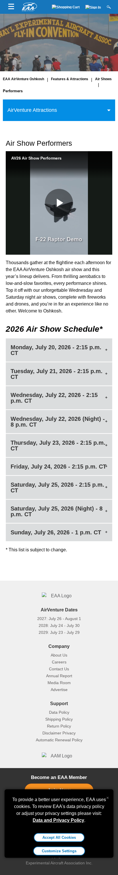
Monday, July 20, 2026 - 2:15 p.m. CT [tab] (56, 350)
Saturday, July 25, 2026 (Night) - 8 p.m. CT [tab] (57, 511)
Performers (13, 91)
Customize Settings (59, 851)
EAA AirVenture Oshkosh (23, 79)
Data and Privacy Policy (58, 820)
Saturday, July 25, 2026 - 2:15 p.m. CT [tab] (57, 487)
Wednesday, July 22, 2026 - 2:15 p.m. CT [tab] (54, 398)
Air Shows (103, 79)
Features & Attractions (69, 79)
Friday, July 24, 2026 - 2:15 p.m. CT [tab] (58, 466)
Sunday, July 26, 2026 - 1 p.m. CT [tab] (56, 532)
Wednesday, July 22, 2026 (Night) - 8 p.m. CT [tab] (58, 422)
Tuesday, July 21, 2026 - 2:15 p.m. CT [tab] (57, 374)
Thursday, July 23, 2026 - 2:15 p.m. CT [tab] (58, 446)
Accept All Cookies (59, 837)
